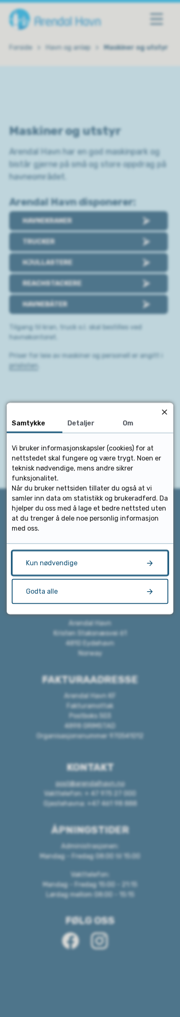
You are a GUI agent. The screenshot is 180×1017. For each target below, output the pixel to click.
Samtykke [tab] (28, 423)
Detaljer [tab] (81, 423)
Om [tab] (128, 423)
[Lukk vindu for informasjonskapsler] (164, 412)
